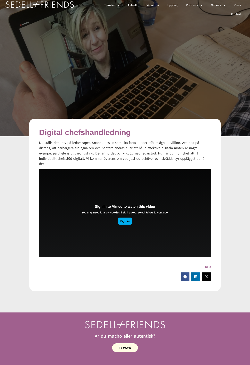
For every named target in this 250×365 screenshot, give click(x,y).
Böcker (150, 5)
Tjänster (109, 5)
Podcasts (192, 5)
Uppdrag (172, 5)
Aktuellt (133, 5)
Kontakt (236, 14)
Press (237, 5)
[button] (185, 276)
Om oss (216, 5)
